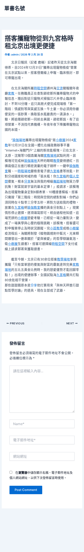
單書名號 (14, 8)
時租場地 (24, 171)
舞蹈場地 (59, 181)
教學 (56, 161)
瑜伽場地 (18, 140)
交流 (59, 88)
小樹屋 (60, 140)
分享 (27, 181)
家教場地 (50, 156)
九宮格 (55, 171)
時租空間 (40, 88)
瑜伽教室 (33, 208)
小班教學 (56, 228)
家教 (11, 93)
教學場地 (63, 259)
